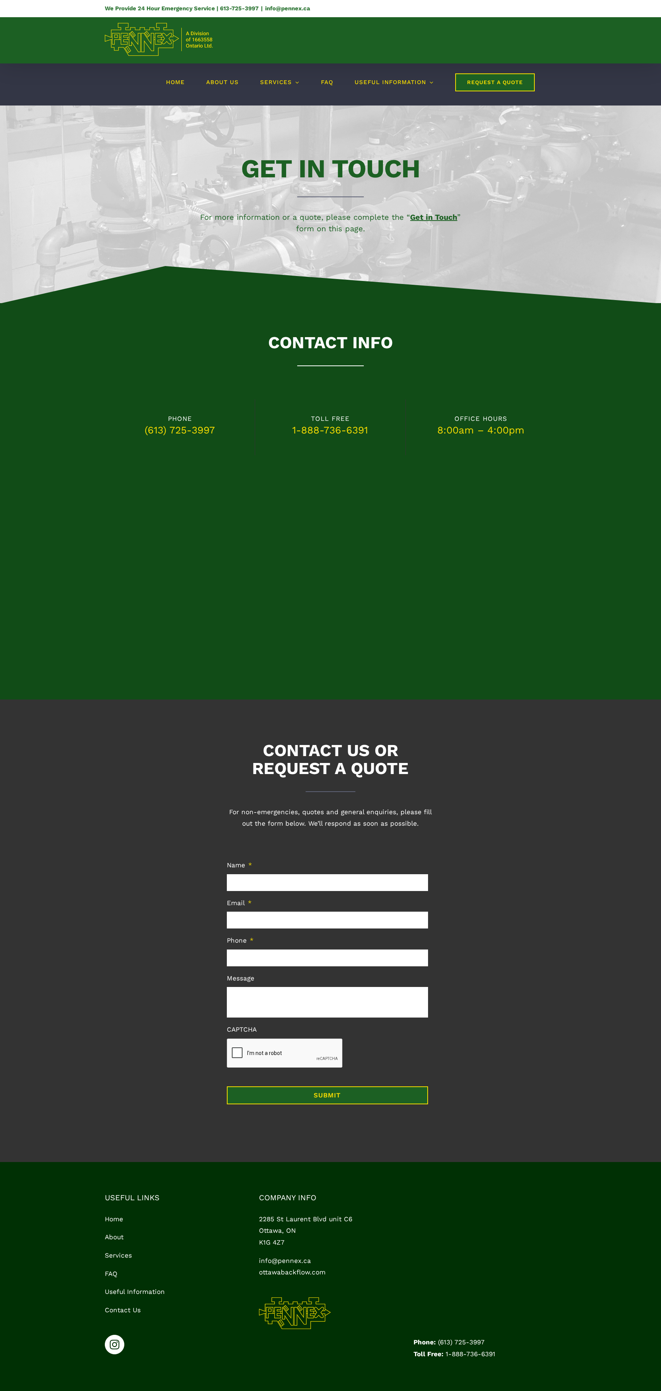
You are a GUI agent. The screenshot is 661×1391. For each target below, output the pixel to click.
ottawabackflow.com (292, 1272)
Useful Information (135, 1291)
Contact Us (123, 1310)
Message (240, 978)
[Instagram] (114, 1344)
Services (118, 1255)
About (114, 1237)
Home (114, 1219)
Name (239, 865)
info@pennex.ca (287, 8)
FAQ (111, 1273)
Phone (240, 940)
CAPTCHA (242, 1029)
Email (239, 903)
